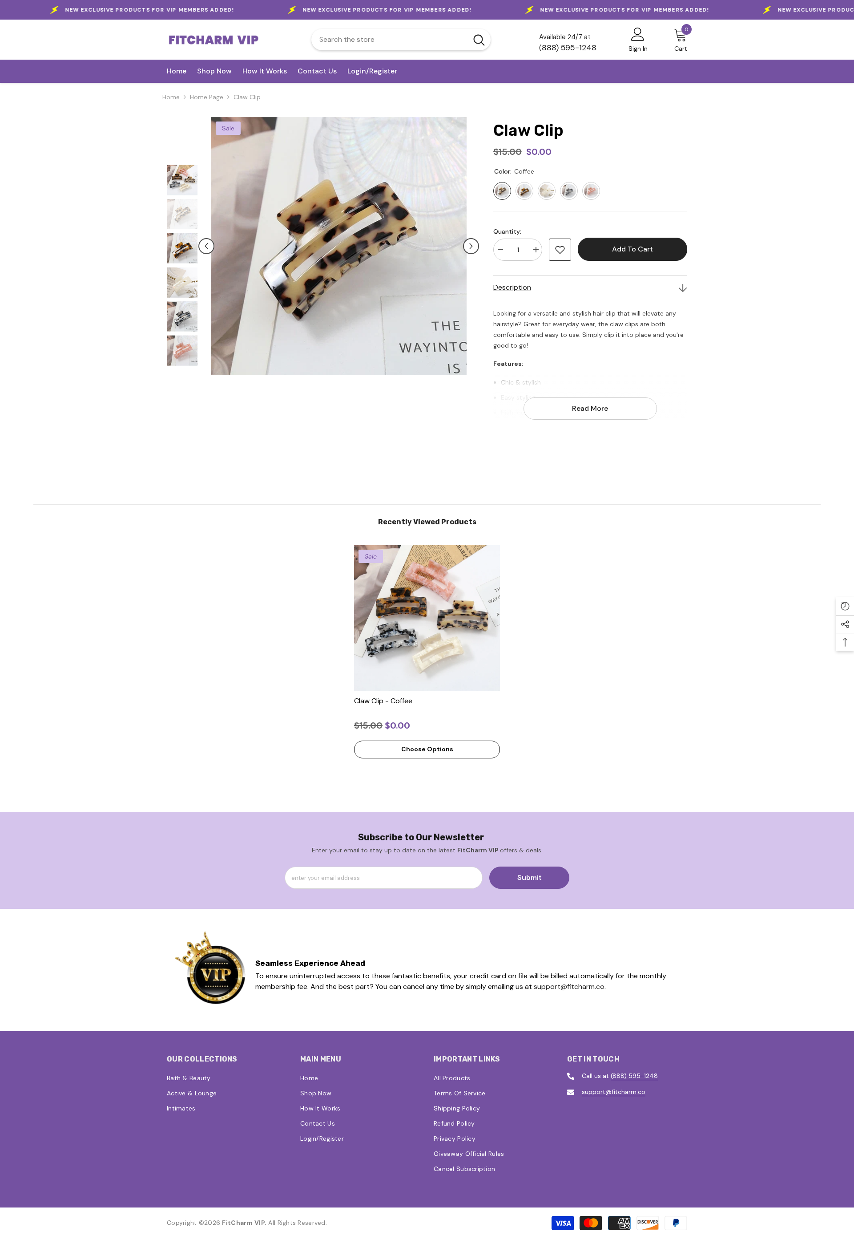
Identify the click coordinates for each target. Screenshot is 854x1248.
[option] (339, 246)
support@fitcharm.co (569, 986)
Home (171, 97)
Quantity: (507, 231)
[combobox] (389, 39)
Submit (529, 877)
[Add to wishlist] (560, 250)
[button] (206, 246)
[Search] (401, 39)
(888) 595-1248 (634, 1076)
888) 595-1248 (569, 47)
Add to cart (631, 249)
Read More (590, 408)
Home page (206, 97)
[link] (211, 970)
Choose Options (427, 749)
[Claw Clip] (427, 618)
